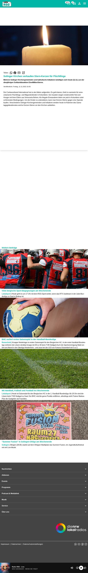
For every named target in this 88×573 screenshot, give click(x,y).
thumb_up (85, 568)
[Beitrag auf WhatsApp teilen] (11, 73)
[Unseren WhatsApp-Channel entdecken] (75, 544)
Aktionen (5, 475)
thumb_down (77, 568)
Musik (4, 500)
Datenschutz (16, 544)
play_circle (81, 567)
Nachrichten (7, 469)
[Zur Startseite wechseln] (7, 4)
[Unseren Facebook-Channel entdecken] (82, 544)
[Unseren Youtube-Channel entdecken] (79, 544)
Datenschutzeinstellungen (33, 544)
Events (4, 481)
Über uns (5, 512)
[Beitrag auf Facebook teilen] (15, 73)
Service (5, 506)
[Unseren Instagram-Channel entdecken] (86, 544)
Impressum (5, 544)
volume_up (71, 567)
